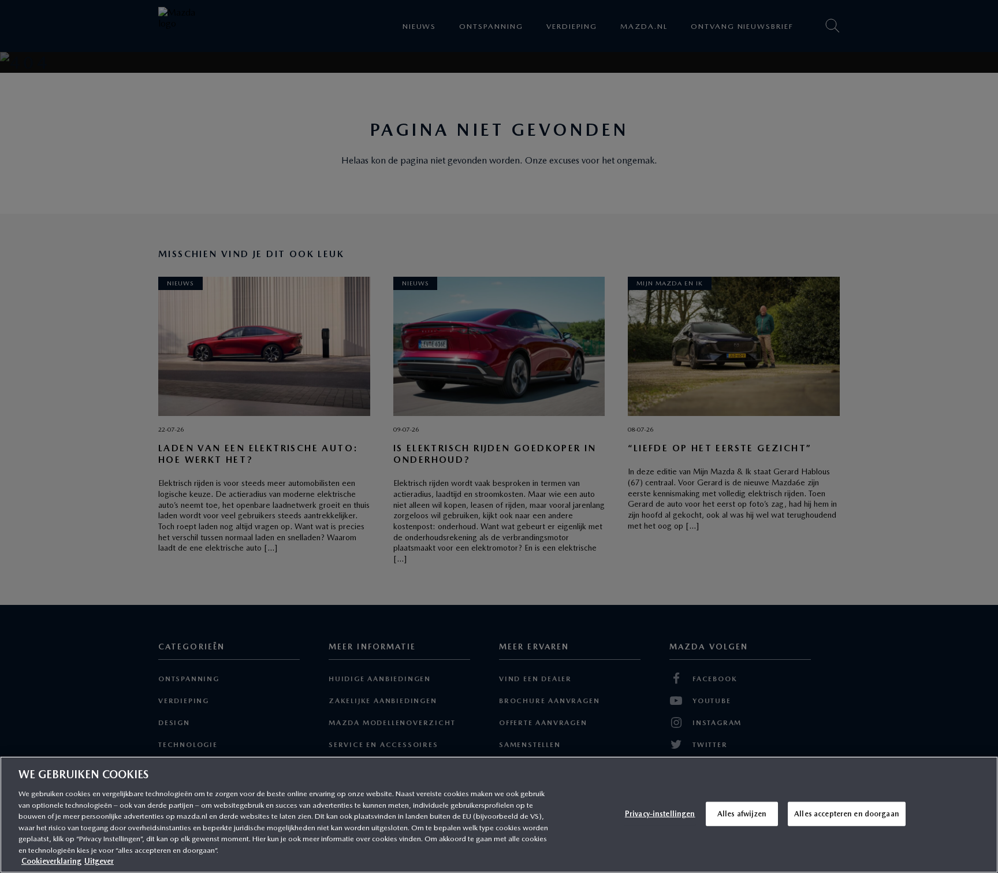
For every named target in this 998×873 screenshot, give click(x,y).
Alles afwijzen (742, 813)
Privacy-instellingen (660, 813)
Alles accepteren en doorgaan (846, 813)
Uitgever (99, 861)
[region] (499, 814)
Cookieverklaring (51, 861)
